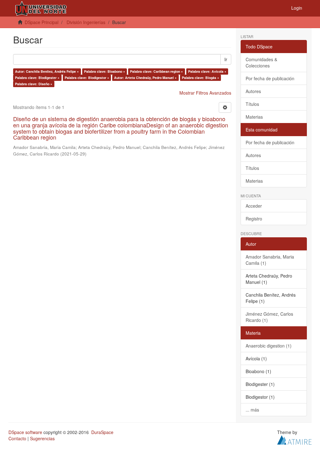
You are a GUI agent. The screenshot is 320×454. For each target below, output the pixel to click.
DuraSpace (102, 432)
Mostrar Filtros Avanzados (205, 93)
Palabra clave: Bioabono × (104, 71)
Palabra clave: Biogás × (200, 77)
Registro (254, 218)
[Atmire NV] (294, 439)
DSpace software (25, 432)
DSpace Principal (41, 22)
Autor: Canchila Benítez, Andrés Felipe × (47, 71)
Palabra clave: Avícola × (207, 71)
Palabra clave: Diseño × (33, 83)
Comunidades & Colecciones (261, 62)
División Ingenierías (86, 22)
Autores (253, 91)
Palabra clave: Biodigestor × (87, 77)
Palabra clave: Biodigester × (37, 77)
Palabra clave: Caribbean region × (156, 71)
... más (252, 410)
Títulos (252, 104)
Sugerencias (42, 438)
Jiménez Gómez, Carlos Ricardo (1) (269, 317)
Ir (225, 59)
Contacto (17, 438)
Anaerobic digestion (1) (269, 346)
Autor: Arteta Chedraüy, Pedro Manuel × (145, 77)
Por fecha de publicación (270, 78)
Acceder (254, 206)
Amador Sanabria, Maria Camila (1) (270, 260)
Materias (254, 117)
